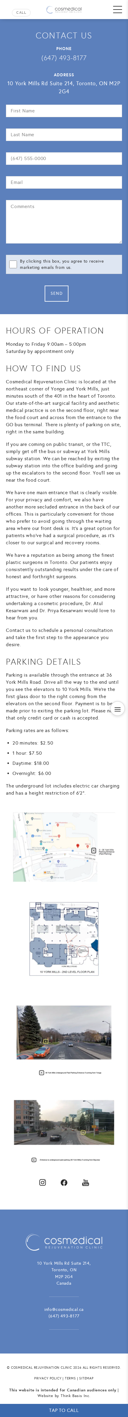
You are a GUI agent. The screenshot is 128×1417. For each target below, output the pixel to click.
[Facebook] (64, 1182)
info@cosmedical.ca (64, 1309)
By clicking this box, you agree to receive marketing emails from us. (62, 264)
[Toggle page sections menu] (117, 708)
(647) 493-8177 (19, 12)
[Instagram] (42, 1182)
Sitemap (86, 1378)
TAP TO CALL (64, 1410)
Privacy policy (47, 1378)
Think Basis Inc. (75, 1395)
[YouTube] (85, 1182)
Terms (70, 1378)
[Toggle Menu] (117, 9)
